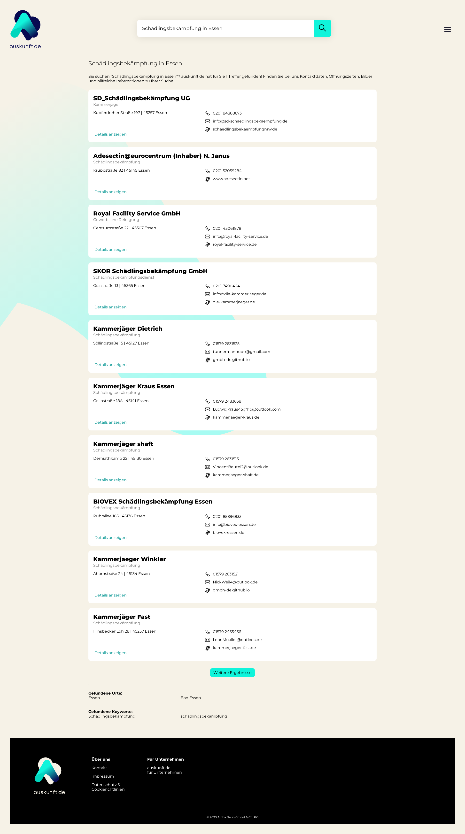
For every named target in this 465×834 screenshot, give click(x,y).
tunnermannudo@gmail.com (241, 351)
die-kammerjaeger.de (234, 302)
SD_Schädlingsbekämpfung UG (141, 98)
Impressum (103, 776)
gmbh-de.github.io (231, 359)
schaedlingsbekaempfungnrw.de (245, 129)
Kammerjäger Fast (121, 616)
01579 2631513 (226, 459)
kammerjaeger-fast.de (234, 647)
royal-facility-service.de (235, 244)
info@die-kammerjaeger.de (239, 294)
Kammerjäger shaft (123, 443)
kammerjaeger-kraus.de (236, 417)
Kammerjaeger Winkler (129, 559)
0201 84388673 (227, 113)
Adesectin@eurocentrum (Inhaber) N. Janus (161, 155)
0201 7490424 (226, 286)
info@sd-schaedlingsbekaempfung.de (250, 121)
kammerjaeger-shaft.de (236, 475)
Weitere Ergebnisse (232, 672)
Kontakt (99, 767)
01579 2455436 (227, 631)
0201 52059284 (227, 170)
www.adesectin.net (231, 178)
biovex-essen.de (228, 532)
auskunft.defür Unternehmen (164, 770)
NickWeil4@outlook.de (235, 582)
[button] (447, 29)
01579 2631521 (226, 574)
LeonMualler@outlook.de (237, 639)
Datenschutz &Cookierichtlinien (108, 787)
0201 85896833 (227, 516)
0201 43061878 (227, 228)
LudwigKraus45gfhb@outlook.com (247, 409)
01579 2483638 (227, 401)
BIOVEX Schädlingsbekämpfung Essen (153, 501)
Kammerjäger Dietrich (128, 328)
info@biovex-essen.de (234, 524)
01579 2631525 (226, 343)
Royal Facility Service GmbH (136, 213)
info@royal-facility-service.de (240, 236)
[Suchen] (322, 28)
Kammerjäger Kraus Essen (134, 386)
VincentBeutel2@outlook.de (240, 467)
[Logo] (25, 28)
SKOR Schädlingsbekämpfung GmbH (150, 271)
